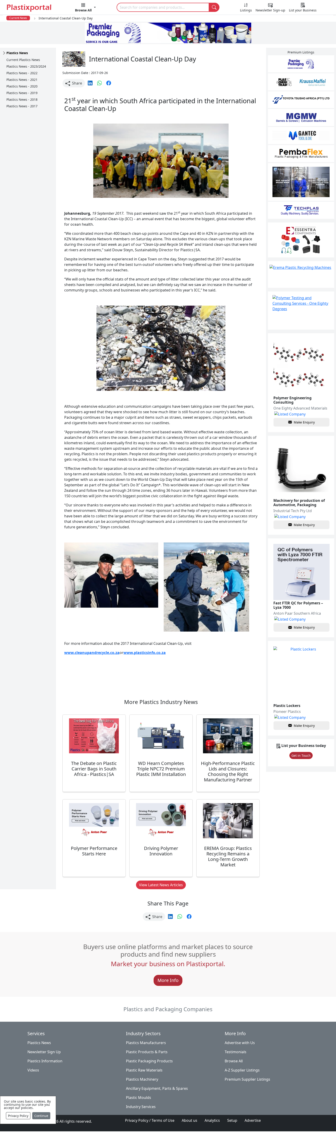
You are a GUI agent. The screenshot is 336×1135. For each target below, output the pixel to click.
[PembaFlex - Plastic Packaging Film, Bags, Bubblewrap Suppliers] (301, 154)
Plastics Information (44, 1061)
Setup (232, 1120)
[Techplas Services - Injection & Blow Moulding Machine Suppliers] (301, 210)
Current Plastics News (23, 60)
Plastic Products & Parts (147, 1051)
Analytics (212, 1120)
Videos (33, 1070)
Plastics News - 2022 (21, 73)
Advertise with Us (240, 1042)
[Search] (214, 7)
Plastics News (39, 1042)
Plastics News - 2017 (21, 106)
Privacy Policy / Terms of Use (149, 1120)
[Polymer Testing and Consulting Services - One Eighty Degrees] (301, 310)
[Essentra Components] (301, 240)
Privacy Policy (18, 1116)
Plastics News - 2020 (21, 86)
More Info (168, 980)
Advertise (253, 1120)
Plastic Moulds (138, 1097)
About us (189, 1120)
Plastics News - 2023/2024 (26, 66)
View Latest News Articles (161, 884)
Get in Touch (301, 755)
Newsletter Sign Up (44, 1051)
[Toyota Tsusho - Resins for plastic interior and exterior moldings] (301, 99)
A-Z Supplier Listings (242, 1070)
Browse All (234, 1061)
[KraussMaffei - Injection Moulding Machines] (301, 82)
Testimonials (235, 1051)
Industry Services (141, 1106)
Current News (18, 18)
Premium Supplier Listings (247, 1079)
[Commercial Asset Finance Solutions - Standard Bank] (301, 182)
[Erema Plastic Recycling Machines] (301, 274)
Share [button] (76, 83)
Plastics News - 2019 (21, 93)
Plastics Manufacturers (146, 1042)
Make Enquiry (304, 422)
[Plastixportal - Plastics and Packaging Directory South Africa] (30, 8)
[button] (85, 8)
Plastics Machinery (142, 1079)
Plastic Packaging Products (149, 1061)
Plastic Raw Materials (144, 1070)
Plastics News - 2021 (21, 79)
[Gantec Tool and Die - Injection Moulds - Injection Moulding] (301, 135)
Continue (41, 1116)
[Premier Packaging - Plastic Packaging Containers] (301, 64)
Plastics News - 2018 (21, 99)
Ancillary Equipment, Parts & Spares (157, 1088)
